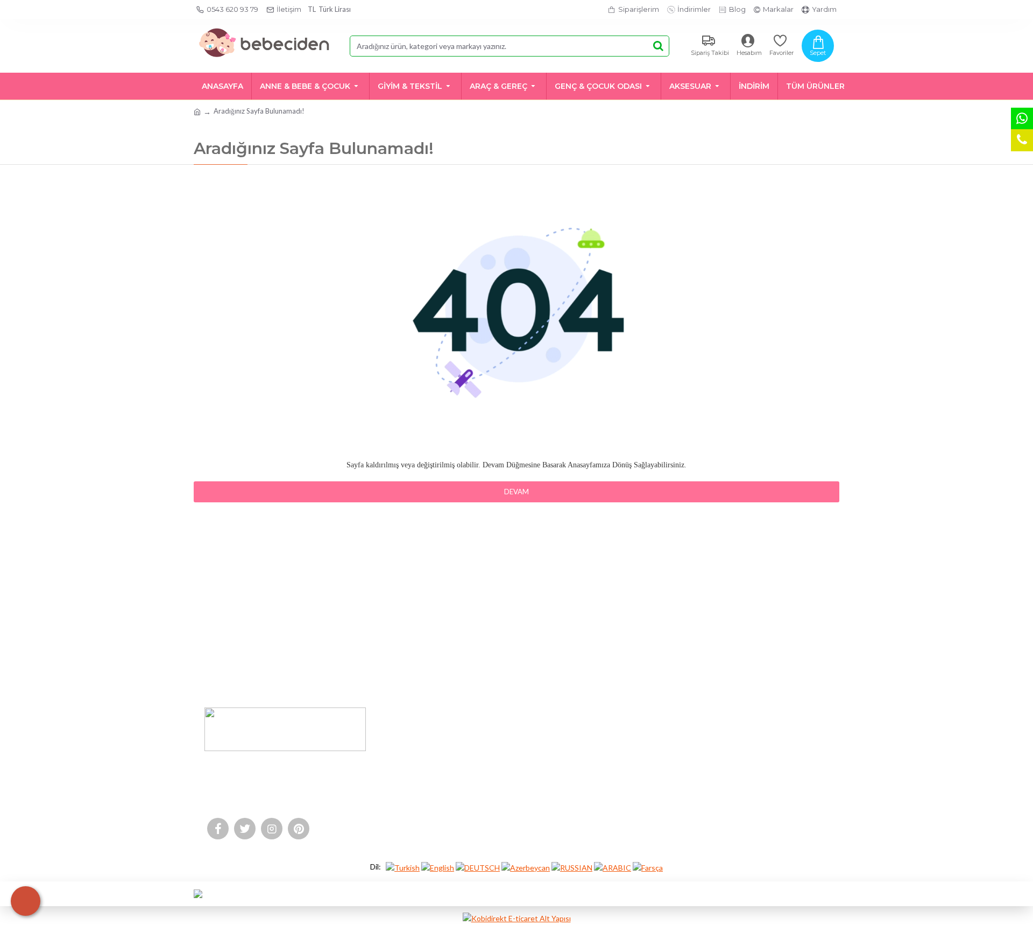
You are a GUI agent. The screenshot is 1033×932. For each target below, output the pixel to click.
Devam (516, 491)
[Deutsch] (478, 867)
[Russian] (571, 867)
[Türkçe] (403, 867)
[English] (437, 867)
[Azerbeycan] (525, 867)
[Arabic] (612, 867)
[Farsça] (648, 867)
